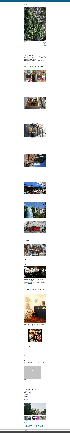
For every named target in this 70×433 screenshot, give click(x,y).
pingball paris (34, 426)
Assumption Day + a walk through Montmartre (42, 420)
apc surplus (31, 425)
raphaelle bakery (36, 426)
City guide (42, 425)
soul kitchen (40, 426)
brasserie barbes (37, 425)
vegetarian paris (44, 426)
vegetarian (42, 426)
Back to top (45, 430)
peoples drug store (30, 426)
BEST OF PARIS (26, 422)
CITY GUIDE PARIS (30, 424)
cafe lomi (40, 425)
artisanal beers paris (34, 425)
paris (26, 426)
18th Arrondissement (27, 425)
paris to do (28, 426)
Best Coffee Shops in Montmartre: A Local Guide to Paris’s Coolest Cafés (27, 420)
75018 (29, 425)
